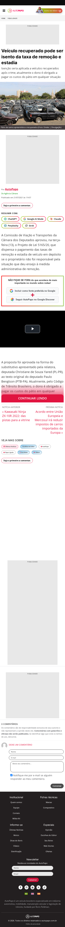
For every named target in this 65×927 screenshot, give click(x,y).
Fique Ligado (12, 18)
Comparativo (48, 807)
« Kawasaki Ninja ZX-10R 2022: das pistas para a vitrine (16, 416)
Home (3, 18)
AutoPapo (11, 189)
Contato (16, 813)
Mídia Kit (16, 818)
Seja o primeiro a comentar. (17, 205)
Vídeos (37, 452)
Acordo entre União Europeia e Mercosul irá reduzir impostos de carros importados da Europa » (49, 422)
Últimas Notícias (10, 446)
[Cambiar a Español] (39, 893)
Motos (16, 835)
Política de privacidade (33, 924)
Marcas (49, 802)
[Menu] (4, 10)
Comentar (57, 786)
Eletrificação (16, 851)
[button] (49, 10)
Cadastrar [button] (32, 880)
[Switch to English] (32, 893)
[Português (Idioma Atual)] (26, 893)
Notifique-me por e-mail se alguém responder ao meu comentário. (31, 777)
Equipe (16, 807)
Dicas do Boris (16, 840)
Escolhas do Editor (28, 446)
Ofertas (49, 851)
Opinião (48, 830)
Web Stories (49, 846)
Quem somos (16, 802)
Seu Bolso (24, 452)
